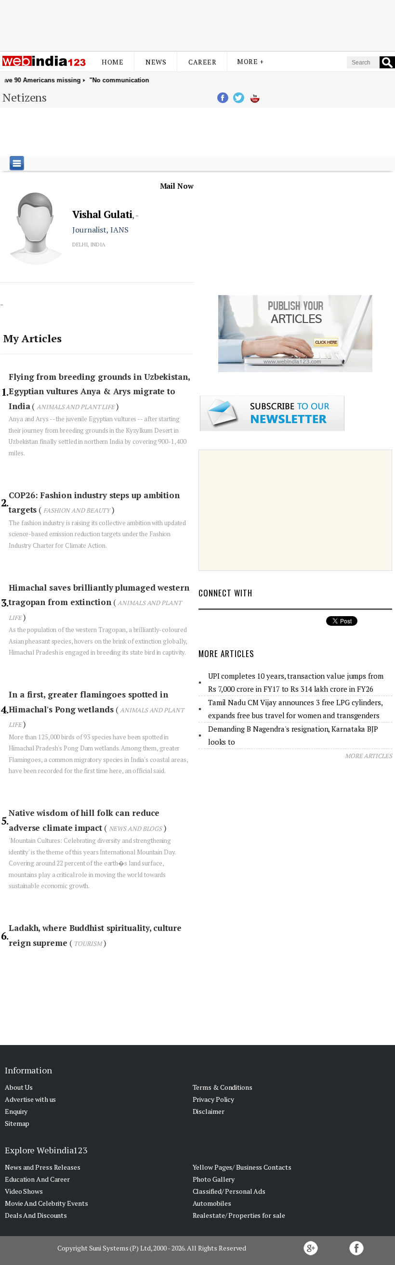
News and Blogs (135, 828)
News (155, 61)
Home (112, 61)
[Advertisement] (197, 25)
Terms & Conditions (222, 1087)
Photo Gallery (214, 1179)
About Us (19, 1087)
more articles (368, 755)
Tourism (87, 943)
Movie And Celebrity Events (46, 1203)
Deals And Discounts (36, 1215)
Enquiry (16, 1111)
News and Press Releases (42, 1167)
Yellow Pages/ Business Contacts (242, 1167)
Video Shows (24, 1191)
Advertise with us (30, 1099)
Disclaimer (208, 1111)
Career (202, 61)
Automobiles (212, 1203)
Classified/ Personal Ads (229, 1191)
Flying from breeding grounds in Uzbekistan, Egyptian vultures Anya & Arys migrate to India (99, 391)
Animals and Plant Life (76, 406)
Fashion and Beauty (76, 510)
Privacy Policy (214, 1099)
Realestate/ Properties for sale (239, 1215)
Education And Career (37, 1179)
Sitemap (17, 1123)
